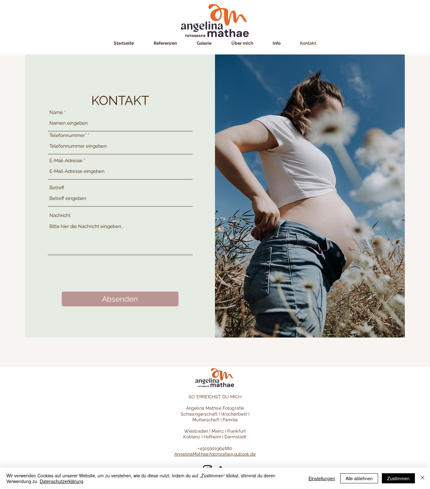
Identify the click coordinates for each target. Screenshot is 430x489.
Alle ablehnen (359, 478)
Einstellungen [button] (321, 478)
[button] (204, 43)
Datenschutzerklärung (61, 481)
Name (56, 112)
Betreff (56, 187)
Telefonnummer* (67, 135)
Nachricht (60, 215)
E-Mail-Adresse (65, 160)
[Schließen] (422, 478)
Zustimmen (398, 478)
